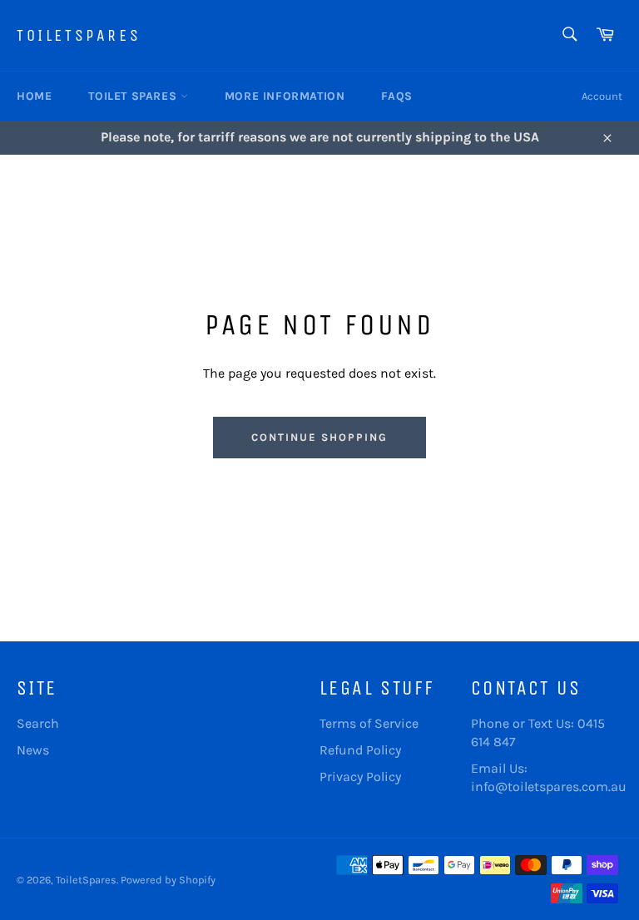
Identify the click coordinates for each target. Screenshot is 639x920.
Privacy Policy (360, 776)
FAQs (396, 96)
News (33, 750)
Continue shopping (319, 437)
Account (602, 96)
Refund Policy (360, 750)
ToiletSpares (79, 35)
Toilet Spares (134, 96)
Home (34, 96)
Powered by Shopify (168, 879)
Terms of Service (369, 723)
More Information (285, 96)
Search (38, 723)
